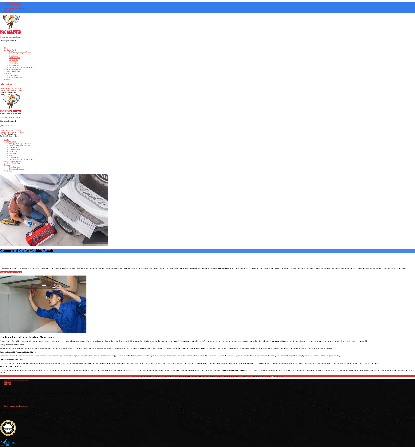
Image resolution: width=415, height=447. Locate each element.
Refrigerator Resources (16, 77)
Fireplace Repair (14, 58)
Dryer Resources (14, 75)
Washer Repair (14, 65)
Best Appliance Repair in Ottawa (20, 52)
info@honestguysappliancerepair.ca (16, 8)
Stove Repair (13, 64)
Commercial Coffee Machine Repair (21, 67)
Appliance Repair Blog (12, 3)
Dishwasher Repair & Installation (20, 54)
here (272, 376)
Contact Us (8, 79)
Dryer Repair (13, 56)
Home (6, 48)
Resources (7, 73)
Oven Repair (13, 62)
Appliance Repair (10, 50)
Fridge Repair (13, 60)
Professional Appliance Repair (10, 37)
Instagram (7, 12)
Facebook (7, 10)
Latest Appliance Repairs (12, 5)
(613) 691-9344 (7, 83)
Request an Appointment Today (11, 88)
